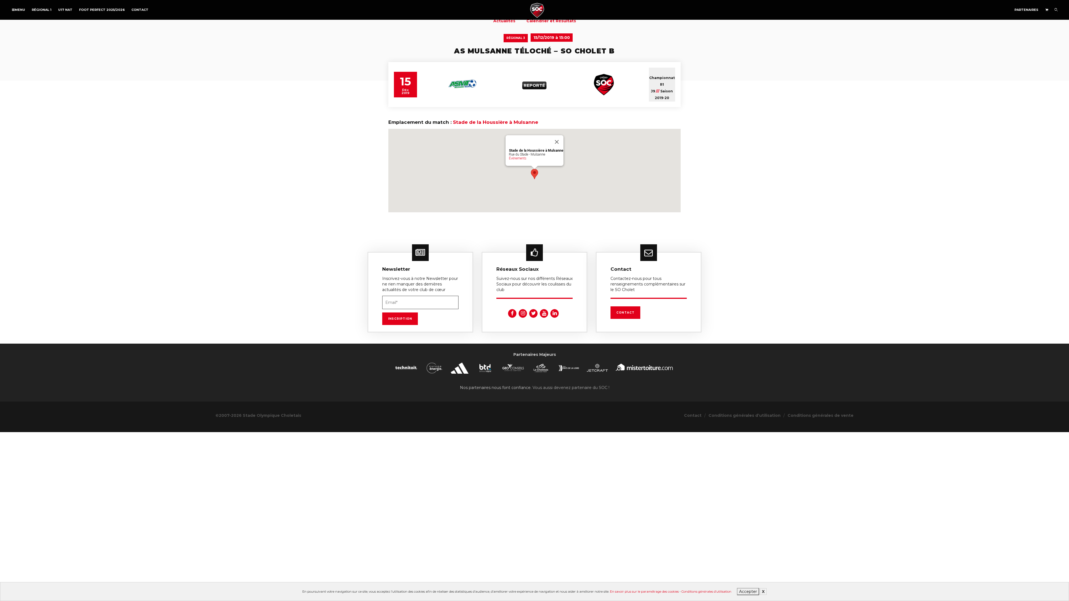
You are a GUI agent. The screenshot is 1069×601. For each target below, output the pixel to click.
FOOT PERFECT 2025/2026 (102, 10)
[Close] (556, 142)
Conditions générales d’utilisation (706, 591)
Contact (139, 10)
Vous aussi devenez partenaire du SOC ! (571, 387)
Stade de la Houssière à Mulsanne (495, 122)
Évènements (517, 158)
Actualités (504, 20)
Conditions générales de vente (821, 415)
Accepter (748, 591)
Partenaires (1026, 10)
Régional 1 (42, 10)
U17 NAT (65, 10)
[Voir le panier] (1046, 9)
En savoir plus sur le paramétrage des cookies (644, 591)
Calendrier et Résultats (551, 20)
